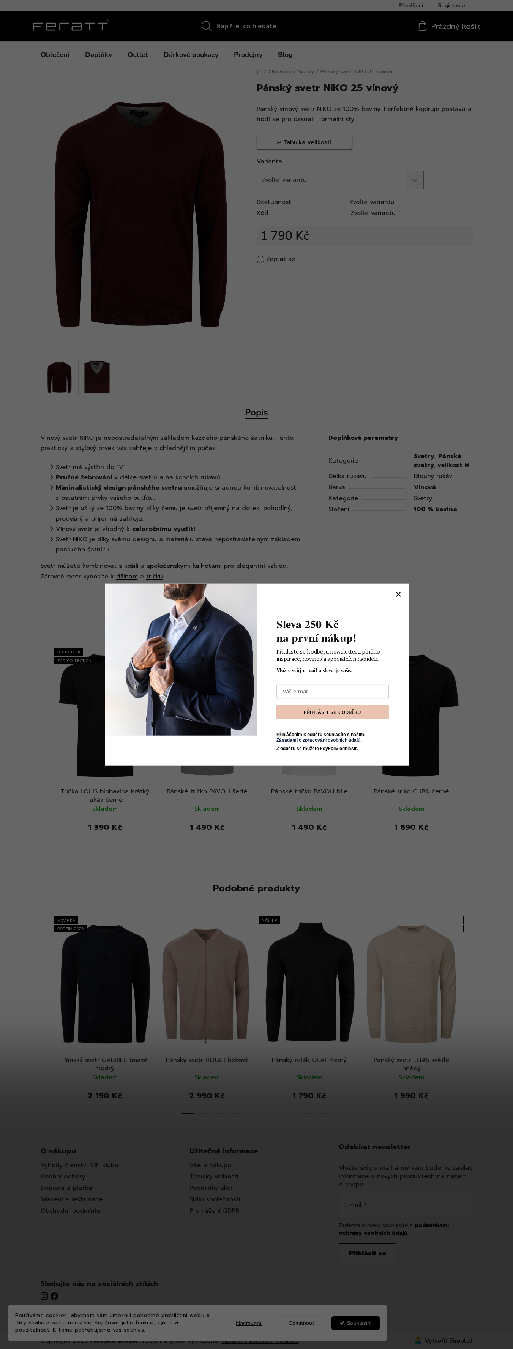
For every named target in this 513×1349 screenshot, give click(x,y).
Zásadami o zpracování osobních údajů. (318, 739)
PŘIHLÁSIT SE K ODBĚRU (332, 711)
